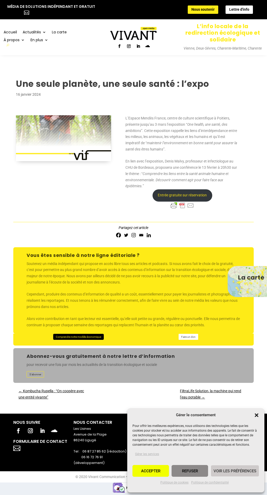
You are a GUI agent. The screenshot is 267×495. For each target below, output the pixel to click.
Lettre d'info (239, 9)
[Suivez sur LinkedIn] (138, 46)
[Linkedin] (148, 235)
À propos (12, 40)
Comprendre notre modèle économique (78, 336)
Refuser (190, 471)
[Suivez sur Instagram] (128, 46)
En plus (37, 40)
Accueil (10, 32)
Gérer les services (147, 454)
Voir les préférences (235, 471)
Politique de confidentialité (210, 482)
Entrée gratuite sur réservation (182, 195)
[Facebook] (118, 235)
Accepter (150, 471)
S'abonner (35, 374)
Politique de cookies (174, 482)
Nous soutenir (203, 9)
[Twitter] (126, 235)
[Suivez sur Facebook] (119, 46)
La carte (59, 32)
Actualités (32, 32)
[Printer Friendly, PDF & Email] (182, 205)
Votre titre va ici (46, 447)
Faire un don (188, 336)
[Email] (141, 235)
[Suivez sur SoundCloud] (147, 46)
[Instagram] (133, 235)
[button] (256, 415)
